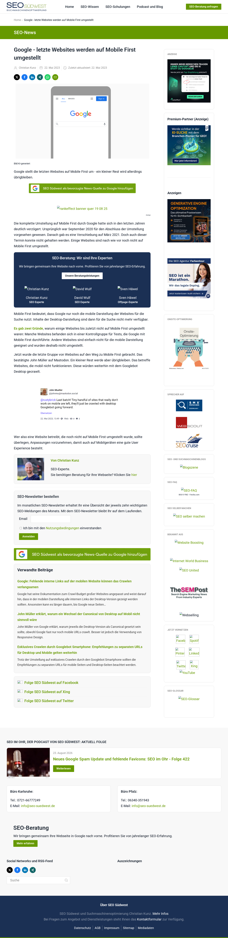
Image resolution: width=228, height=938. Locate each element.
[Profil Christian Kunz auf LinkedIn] (196, 652)
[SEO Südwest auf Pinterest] (181, 652)
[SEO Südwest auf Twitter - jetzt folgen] (182, 665)
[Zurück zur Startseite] (26, 6)
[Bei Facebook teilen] (25, 77)
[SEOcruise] (189, 440)
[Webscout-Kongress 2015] (189, 422)
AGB (97, 928)
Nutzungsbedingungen (63, 528)
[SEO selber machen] (189, 516)
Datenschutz (82, 928)
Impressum (111, 928)
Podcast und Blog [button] (150, 7)
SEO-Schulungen (117, 7)
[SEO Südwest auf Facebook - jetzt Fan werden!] (182, 639)
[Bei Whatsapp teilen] (48, 77)
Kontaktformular (149, 919)
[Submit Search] (66, 880)
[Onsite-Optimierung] (189, 347)
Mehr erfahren (25, 843)
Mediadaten (146, 928)
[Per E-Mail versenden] (55, 77)
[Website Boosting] (189, 542)
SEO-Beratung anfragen (203, 6)
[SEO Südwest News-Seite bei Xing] (196, 665)
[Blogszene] (189, 467)
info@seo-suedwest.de (38, 806)
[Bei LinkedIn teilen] (32, 77)
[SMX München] (189, 405)
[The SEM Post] (189, 592)
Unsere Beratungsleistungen (82, 275)
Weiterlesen (63, 768)
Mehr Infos (160, 914)
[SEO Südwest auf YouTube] (189, 672)
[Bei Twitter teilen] (17, 77)
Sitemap (128, 928)
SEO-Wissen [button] (90, 7)
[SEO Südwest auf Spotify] (195, 639)
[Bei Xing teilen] (40, 77)
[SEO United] (189, 570)
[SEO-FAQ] (189, 490)
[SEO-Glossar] (189, 699)
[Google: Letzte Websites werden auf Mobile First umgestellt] (82, 404)
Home (69, 7)
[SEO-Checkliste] (189, 81)
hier (134, 475)
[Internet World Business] (189, 561)
